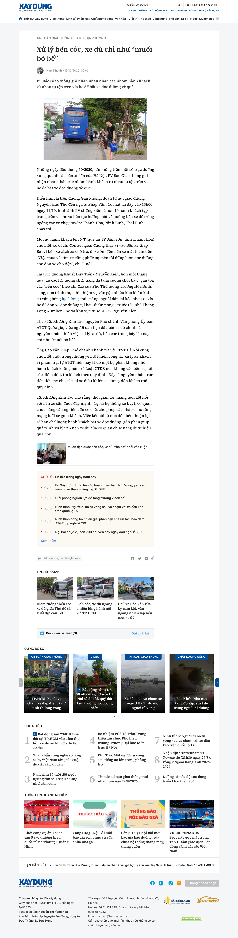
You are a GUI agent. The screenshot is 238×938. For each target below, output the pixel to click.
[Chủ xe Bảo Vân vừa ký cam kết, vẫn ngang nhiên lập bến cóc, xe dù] (136, 588)
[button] (114, 716)
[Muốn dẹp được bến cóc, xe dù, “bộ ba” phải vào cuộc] (51, 453)
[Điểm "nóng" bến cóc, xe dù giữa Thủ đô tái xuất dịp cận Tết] (55, 588)
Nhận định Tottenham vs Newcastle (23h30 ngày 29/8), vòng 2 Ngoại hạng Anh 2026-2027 (187, 760)
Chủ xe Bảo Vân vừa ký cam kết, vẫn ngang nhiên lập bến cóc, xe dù (135, 611)
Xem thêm (48, 541)
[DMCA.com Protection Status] (191, 919)
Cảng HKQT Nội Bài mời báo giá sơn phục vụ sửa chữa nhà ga (93, 837)
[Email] (146, 558)
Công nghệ (159, 18)
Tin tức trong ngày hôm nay (75, 477)
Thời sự (29, 18)
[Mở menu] (217, 19)
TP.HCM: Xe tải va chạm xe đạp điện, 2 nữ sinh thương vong (46, 703)
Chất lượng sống (102, 18)
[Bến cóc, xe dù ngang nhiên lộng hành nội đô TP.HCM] (95, 588)
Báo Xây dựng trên (54, 558)
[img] (95, 129)
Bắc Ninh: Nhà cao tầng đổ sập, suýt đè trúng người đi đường (191, 703)
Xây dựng (41, 18)
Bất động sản (158, 10)
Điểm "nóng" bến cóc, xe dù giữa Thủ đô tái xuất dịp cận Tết (55, 608)
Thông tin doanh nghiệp (45, 795)
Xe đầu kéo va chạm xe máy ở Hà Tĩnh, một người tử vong (143, 703)
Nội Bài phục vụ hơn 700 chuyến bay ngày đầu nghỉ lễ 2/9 (98, 532)
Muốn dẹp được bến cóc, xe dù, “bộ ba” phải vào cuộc (107, 447)
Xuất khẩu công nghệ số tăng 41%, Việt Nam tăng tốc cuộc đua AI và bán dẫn (57, 760)
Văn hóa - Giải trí (126, 18)
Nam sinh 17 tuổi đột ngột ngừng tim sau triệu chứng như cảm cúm (55, 779)
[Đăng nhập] (188, 5)
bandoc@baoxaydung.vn (113, 916)
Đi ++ (184, 18)
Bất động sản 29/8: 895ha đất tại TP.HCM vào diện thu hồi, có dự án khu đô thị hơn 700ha (56, 741)
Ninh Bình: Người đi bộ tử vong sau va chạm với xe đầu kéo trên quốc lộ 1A (99, 509)
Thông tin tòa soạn (202, 883)
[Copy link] (152, 558)
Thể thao (145, 18)
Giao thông (57, 18)
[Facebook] (132, 558)
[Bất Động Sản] (176, 900)
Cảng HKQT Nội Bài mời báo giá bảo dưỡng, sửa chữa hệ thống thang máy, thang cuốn (142, 840)
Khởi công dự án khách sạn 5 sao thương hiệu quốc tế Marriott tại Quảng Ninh (46, 840)
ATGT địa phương (91, 38)
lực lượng (70, 298)
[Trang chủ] (20, 18)
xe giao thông (138, 10)
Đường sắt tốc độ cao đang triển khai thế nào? (184, 778)
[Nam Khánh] (40, 70)
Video (194, 18)
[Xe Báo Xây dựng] (208, 899)
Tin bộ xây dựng (209, 10)
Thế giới (174, 18)
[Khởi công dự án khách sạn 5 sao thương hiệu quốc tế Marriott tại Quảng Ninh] (46, 814)
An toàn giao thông (183, 10)
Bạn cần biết (35, 865)
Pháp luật (83, 18)
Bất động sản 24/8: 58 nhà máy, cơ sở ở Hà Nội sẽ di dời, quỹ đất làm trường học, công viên (95, 698)
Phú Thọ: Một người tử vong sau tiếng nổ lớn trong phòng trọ (122, 760)
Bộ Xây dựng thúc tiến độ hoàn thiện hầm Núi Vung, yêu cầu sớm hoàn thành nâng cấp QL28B (100, 487)
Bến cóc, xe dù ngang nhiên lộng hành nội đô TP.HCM (94, 608)
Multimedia (206, 18)
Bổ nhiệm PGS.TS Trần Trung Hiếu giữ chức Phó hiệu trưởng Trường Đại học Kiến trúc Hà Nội (122, 740)
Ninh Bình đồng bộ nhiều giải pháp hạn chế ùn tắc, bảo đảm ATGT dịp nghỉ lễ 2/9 (99, 521)
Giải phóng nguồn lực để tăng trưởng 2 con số (89, 498)
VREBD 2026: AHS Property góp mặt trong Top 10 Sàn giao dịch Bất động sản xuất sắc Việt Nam (190, 842)
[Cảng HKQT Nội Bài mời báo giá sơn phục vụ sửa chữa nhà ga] (95, 814)
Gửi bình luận (141, 633)
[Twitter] (139, 558)
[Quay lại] (39, 558)
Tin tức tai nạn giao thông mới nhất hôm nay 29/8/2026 (123, 778)
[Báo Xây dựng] (35, 7)
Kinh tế (71, 18)
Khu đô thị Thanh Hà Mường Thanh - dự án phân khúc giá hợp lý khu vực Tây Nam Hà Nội (112, 865)
